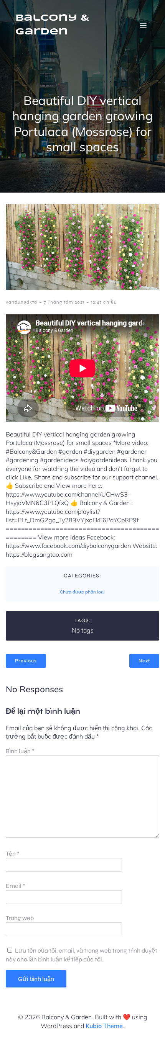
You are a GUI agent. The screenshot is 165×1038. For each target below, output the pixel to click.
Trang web (20, 918)
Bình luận (20, 751)
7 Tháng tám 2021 (64, 302)
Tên (13, 853)
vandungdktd (21, 302)
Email (15, 885)
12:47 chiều (104, 302)
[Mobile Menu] (143, 25)
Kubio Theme (104, 1026)
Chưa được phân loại (82, 592)
